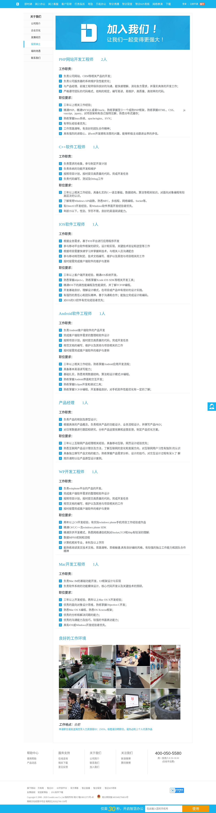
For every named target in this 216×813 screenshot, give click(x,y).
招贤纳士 (35, 44)
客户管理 (66, 4)
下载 (168, 4)
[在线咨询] (212, 406)
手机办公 (101, 4)
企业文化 (35, 30)
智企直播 (114, 4)
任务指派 (80, 4)
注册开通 (194, 4)
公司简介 (35, 23)
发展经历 (35, 37)
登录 (184, 4)
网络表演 (158, 4)
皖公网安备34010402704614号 (115, 797)
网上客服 (53, 4)
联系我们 (35, 58)
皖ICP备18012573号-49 (84, 797)
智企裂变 (127, 4)
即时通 (28, 4)
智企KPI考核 (142, 4)
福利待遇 (35, 51)
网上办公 (40, 4)
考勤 (90, 4)
